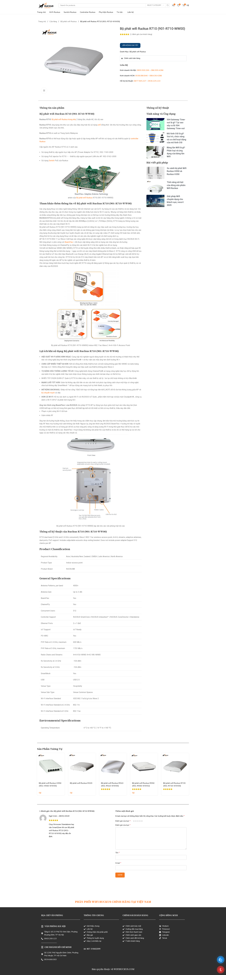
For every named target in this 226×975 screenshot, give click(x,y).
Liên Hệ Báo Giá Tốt (130, 45)
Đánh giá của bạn (122, 821)
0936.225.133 (154, 81)
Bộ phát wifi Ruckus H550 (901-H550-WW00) (50, 784)
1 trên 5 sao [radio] (134, 821)
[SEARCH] (167, 5)
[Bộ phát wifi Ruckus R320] (82, 766)
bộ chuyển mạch (48, 393)
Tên (117, 852)
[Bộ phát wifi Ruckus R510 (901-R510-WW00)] (113, 766)
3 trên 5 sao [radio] (138, 821)
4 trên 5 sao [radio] (140, 821)
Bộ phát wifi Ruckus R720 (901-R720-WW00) (174, 784)
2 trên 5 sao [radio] (136, 821)
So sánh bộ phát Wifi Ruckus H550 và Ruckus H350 (176, 171)
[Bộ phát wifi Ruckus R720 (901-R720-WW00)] (175, 766)
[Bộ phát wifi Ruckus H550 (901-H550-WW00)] (51, 766)
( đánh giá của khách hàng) (141, 34)
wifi (99, 125)
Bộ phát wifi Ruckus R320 (81, 783)
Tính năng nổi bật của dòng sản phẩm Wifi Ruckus (176, 185)
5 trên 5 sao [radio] (142, 821)
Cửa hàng (53, 21)
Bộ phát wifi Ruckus (68, 21)
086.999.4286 (157, 70)
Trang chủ (42, 21)
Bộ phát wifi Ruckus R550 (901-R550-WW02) (143, 784)
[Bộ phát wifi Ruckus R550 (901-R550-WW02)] (144, 766)
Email (118, 863)
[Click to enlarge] (44, 90)
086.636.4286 (155, 75)
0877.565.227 (140, 81)
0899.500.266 (143, 70)
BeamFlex (69, 242)
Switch (51, 160)
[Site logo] (46, 5)
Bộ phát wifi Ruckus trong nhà (64, 119)
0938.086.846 (141, 75)
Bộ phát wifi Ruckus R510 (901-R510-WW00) (112, 784)
